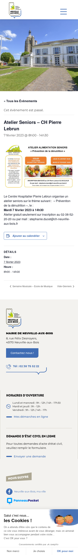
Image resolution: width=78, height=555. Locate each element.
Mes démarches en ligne (31, 416)
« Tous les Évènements (20, 101)
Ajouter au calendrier (26, 236)
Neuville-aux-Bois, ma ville (30, 491)
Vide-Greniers (64, 286)
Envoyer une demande (30, 456)
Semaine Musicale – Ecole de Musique (32, 286)
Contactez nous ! (22, 353)
